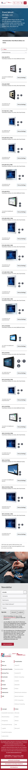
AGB (3, 696)
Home (3, 661)
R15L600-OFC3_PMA (13, 138)
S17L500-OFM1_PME (13, 299)
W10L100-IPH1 (13, 353)
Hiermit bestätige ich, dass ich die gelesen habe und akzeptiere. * (14, 617)
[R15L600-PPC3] (14, 201)
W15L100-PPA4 (13, 407)
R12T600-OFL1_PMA (13, 111)
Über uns (4, 665)
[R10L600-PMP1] (14, 94)
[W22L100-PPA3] (14, 470)
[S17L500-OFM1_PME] (14, 309)
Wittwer (17, 720)
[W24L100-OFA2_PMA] (14, 497)
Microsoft (17, 728)
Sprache (3, 612)
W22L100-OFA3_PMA (13, 434)
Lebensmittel (5, 736)
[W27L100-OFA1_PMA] (14, 523)
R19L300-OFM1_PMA (13, 219)
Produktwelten (18, 661)
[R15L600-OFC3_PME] (14, 174)
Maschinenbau (5, 716)
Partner (16, 709)
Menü (25, 2)
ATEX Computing (19, 700)
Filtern (4, 49)
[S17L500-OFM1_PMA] (14, 282)
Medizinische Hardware (21, 692)
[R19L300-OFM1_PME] (14, 255)
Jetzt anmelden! (7, 644)
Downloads (5, 677)
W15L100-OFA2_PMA (13, 380)
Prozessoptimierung (7, 724)
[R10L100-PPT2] (14, 67)
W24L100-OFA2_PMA (13, 487)
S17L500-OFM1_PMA (13, 272)
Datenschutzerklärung (9, 617)
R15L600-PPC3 (13, 192)
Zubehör (17, 681)
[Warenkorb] (21, 2)
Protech (17, 716)
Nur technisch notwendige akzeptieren (14, 763)
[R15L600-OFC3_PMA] (14, 147)
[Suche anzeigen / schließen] (14, 2)
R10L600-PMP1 (13, 84)
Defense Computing (20, 704)
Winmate (17, 713)
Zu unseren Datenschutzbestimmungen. (14, 752)
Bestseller (17, 684)
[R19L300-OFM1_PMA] (14, 228)
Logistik (4, 728)
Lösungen (4, 709)
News (3, 681)
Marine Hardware (19, 696)
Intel (16, 724)
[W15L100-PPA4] (14, 416)
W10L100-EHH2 (13, 326)
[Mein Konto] (18, 2)
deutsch (13, 612)
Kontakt (4, 684)
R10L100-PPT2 (13, 58)
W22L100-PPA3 (13, 461)
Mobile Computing (19, 677)
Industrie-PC (18, 673)
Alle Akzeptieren (14, 767)
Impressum (4, 688)
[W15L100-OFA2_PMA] (14, 389)
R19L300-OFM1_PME (13, 246)
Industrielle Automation (8, 713)
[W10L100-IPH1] (14, 362)
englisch (20, 612)
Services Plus (5, 673)
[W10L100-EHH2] (14, 335)
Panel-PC (17, 665)
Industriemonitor (19, 669)
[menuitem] (25, 2)
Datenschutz (5, 692)
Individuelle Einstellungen (14, 760)
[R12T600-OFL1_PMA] (14, 121)
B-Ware (16, 688)
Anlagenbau (5, 720)
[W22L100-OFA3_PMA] (14, 443)
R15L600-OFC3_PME (13, 165)
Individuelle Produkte (7, 669)
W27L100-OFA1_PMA (13, 514)
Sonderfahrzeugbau (7, 732)
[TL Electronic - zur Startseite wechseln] (3, 3)
